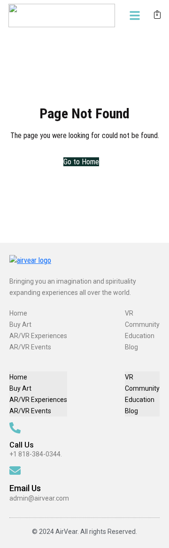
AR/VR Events (30, 347)
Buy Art (20, 324)
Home (18, 313)
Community (142, 324)
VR (129, 313)
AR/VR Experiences (38, 336)
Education (139, 336)
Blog (131, 347)
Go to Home (81, 161)
